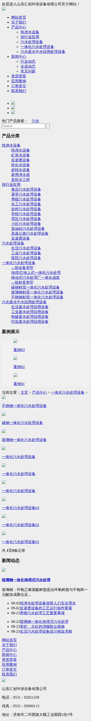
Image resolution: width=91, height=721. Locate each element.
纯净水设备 (30, 32)
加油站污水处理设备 (28, 229)
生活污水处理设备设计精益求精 (46, 631)
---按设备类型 (22, 268)
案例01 (19, 384)
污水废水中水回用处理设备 (43, 52)
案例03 (19, 350)
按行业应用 (30, 37)
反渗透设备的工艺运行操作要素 (46, 608)
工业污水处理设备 (26, 253)
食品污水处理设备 (26, 189)
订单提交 (18, 86)
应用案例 (18, 81)
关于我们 (18, 22)
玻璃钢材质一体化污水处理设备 (37, 292)
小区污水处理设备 (26, 224)
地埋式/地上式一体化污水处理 (36, 273)
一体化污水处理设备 (37, 47)
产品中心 (18, 27)
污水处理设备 (32, 42)
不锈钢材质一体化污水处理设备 (37, 297)
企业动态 (28, 66)
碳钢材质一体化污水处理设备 (35, 287)
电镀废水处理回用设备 (30, 317)
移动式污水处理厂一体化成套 (35, 277)
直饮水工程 (20, 180)
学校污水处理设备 (26, 214)
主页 (24, 392)
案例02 (19, 367)
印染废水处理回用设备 (30, 322)
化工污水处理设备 (26, 204)
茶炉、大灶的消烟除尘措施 (42, 626)
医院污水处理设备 (26, 258)
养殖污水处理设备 (26, 199)
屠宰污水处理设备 (26, 194)
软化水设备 (20, 165)
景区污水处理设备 (26, 219)
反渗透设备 (20, 160)
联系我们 (18, 91)
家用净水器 (20, 175)
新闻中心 (18, 57)
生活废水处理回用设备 (30, 307)
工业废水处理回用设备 (30, 312)
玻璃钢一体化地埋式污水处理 (26, 580)
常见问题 (28, 71)
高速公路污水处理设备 (30, 233)
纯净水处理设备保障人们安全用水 (48, 603)
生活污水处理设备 (26, 248)
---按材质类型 (22, 282)
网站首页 (18, 17)
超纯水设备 (20, 170)
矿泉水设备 (20, 155)
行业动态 (28, 61)
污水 (35, 121)
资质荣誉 (18, 76)
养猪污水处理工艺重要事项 (42, 613)
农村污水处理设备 (26, 209)
